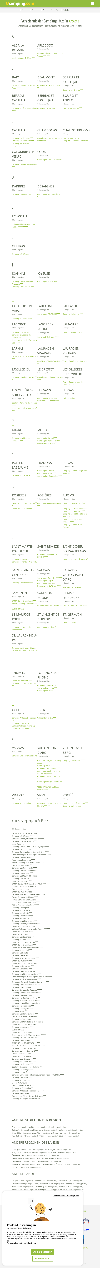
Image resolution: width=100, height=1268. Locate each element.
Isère (21, 1133)
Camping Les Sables (45, 688)
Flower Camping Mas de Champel (73, 383)
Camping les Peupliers (72, 806)
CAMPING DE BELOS (20, 680)
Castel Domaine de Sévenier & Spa (24, 341)
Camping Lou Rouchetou (47, 398)
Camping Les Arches (20, 583)
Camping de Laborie (46, 470)
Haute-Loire (45, 1130)
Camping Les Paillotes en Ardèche (73, 520)
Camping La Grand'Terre (73, 508)
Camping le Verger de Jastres (75, 559)
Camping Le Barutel (45, 438)
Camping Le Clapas (45, 580)
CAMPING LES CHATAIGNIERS (49, 361)
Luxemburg (46, 1186)
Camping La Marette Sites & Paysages (23, 282)
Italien (76, 1183)
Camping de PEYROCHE (47, 314)
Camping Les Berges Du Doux (24, 164)
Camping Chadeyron (20, 332)
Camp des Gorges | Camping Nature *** (49, 761)
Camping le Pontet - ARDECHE (24, 562)
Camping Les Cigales (71, 90)
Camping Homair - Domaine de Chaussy (49, 772)
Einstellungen (43, 1258)
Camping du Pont (44, 473)
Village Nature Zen (45, 718)
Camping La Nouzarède (47, 281)
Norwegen (48, 1189)
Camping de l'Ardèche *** (48, 578)
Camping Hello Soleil (71, 314)
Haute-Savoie (70, 1130)
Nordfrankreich (55, 1158)
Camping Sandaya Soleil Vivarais (73, 525)
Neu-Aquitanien (26, 1158)
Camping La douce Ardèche (49, 194)
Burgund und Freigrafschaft (31, 1152)
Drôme (22, 1130)
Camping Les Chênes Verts (74, 803)
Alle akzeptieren (42, 1251)
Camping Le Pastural (21, 723)
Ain (20, 1127)
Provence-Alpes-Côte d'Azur (60, 1164)
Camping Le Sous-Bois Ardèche (21, 628)
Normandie (24, 1161)
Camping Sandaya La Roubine (49, 782)
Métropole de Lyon (65, 1133)
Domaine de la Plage (46, 443)
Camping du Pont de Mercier (24, 683)
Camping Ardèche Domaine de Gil (24, 719)
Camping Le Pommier (72, 760)
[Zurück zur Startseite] (20, 4)
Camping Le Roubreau (21, 287)
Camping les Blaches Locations (20, 144)
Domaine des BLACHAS (47, 586)
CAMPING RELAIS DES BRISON (49, 85)
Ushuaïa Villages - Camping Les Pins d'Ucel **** (23, 727)
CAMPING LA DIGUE (71, 138)
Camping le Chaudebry (21, 803)
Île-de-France (24, 1155)
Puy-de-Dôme (25, 1136)
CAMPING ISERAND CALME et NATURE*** (49, 804)
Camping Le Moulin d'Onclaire (49, 159)
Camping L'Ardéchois (21, 254)
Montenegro (70, 1186)
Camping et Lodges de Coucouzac (21, 336)
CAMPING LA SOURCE (46, 108)
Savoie (69, 1136)
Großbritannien (25, 1183)
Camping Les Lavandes (21, 194)
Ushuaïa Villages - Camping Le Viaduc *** (50, 54)
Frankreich (52, 1183)
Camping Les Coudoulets (48, 476)
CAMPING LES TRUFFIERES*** (75, 605)
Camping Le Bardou (71, 622)
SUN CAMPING (18, 609)
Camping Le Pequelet (46, 583)
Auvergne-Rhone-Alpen (29, 1149)
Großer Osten (63, 1152)
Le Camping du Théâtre (22, 58)
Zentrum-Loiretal (26, 1167)
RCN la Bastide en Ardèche (48, 605)
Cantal (57, 1127)
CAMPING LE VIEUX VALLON (49, 776)
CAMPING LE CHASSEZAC (22, 601)
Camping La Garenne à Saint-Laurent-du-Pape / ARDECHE (24, 649)
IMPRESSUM (83, 1248)
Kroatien (23, 1186)
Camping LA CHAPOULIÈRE (74, 503)
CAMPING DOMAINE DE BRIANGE (47, 555)
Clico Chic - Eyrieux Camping (24, 408)
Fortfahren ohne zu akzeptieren (66, 1195)
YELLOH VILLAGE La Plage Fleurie (48, 788)
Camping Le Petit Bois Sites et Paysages (75, 515)
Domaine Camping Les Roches (50, 377)
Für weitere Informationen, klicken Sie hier (21, 1243)
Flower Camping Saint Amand (75, 361)
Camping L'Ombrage (46, 337)
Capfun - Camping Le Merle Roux (23, 86)
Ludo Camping (69, 398)
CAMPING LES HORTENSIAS (23, 503)
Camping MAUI (43, 690)
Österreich (72, 1189)
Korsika (48, 1155)
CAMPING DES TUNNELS (47, 768)
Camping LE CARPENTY (72, 511)
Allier (38, 1127)
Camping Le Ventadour (47, 441)
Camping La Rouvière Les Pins (24, 756)
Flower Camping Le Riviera (23, 603)
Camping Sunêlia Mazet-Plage (24, 108)
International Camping (72, 587)
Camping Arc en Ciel (46, 766)
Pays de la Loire (26, 1164)
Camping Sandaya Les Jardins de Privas (75, 471)
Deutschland (70, 1180)
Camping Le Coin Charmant (74, 141)
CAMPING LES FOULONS (47, 685)
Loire (41, 1133)
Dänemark (45, 1180)
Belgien (22, 1180)
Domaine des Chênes (46, 401)
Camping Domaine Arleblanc (49, 503)
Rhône (48, 1136)
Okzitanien (49, 1161)
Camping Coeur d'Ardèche (48, 627)
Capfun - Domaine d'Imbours (24, 356)
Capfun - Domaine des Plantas (24, 403)
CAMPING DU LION (71, 108)
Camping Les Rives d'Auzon (23, 377)
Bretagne (59, 1149)
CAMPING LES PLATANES (22, 508)
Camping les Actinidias (21, 141)
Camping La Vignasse (21, 138)
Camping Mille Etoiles (21, 318)
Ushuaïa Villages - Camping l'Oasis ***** (23, 225)
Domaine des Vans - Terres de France (49, 139)
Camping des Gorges (21, 559)
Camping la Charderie (21, 475)
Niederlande (24, 1189)
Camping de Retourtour (73, 332)
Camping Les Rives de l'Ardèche (21, 439)
